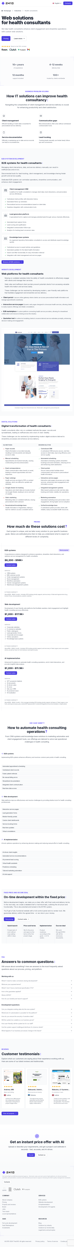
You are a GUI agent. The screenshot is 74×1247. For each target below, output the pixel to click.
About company (7, 1200)
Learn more (18, 38)
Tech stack (5, 1211)
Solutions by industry (45, 1225)
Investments (6, 1228)
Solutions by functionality (46, 1228)
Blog (40, 1223)
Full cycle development (9, 1223)
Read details (7, 1106)
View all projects (8, 1113)
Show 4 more (5, 791)
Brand (4, 1207)
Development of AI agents (47, 1207)
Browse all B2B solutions (11, 262)
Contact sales (11, 565)
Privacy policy (40, 1241)
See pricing (9, 919)
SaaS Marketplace (8, 1225)
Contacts (68, 3)
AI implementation (44, 1204)
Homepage (7, 11)
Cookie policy (65, 1241)
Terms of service (52, 1241)
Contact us (41, 1155)
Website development (46, 1202)
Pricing (5, 38)
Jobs (3, 1209)
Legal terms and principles (47, 1230)
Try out (31, 1155)
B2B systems (43, 1200)
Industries (17, 11)
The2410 (16, 1241)
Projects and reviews (9, 1204)
